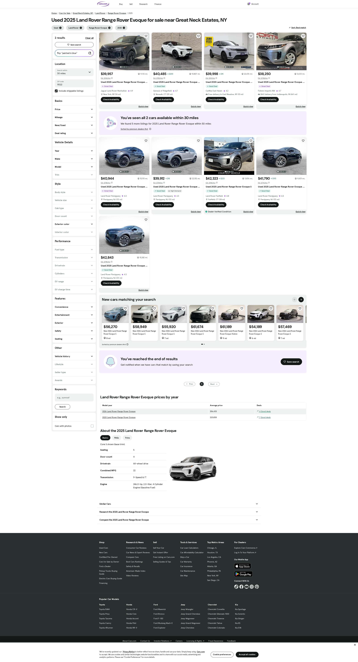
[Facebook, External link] (241, 587)
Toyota (102, 604)
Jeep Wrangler (187, 609)
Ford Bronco (159, 614)
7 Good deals (265, 417)
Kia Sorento (240, 614)
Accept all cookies (247, 654)
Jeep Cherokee (187, 627)
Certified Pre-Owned (108, 557)
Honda (129, 604)
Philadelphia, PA (214, 571)
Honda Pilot (131, 623)
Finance (158, 4)
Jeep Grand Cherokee (190, 614)
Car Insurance (186, 566)
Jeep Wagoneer (187, 618)
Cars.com (201, 652)
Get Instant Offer (160, 552)
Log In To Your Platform (244, 552)
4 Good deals (265, 411)
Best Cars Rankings (134, 561)
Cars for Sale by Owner (109, 561)
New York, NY (212, 575)
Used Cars (103, 548)
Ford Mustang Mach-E (163, 623)
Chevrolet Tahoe (215, 623)
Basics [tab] (105, 438)
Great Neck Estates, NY (83, 13)
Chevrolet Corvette (216, 609)
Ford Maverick (160, 609)
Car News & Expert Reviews (138, 552)
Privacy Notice (129, 652)
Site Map (184, 575)
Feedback (231, 641)
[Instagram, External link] (252, 587)
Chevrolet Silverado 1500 (218, 614)
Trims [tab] (127, 438)
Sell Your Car (158, 548)
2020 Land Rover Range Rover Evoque (119, 417)
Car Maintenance (187, 571)
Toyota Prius (104, 614)
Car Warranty (186, 561)
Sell (130, 4)
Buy (121, 4)
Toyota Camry (105, 623)
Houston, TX (212, 552)
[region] (179, 652)
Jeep (183, 604)
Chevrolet (212, 604)
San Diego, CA (213, 580)
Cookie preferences (222, 654)
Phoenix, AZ (212, 561)
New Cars (103, 552)
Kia (236, 604)
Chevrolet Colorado (216, 627)
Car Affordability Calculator (191, 552)
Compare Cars (132, 557)
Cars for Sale (64, 13)
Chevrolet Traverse (216, 618)
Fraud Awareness (215, 641)
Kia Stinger (239, 618)
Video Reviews (132, 575)
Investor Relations (161, 641)
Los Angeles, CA (214, 557)
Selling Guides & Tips (162, 561)
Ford (156, 604)
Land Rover (100, 13)
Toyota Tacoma (105, 618)
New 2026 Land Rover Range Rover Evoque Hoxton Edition (231, 334)
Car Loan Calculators (189, 548)
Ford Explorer (159, 627)
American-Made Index (135, 571)
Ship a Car (184, 557)
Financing (103, 583)
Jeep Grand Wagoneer (190, 623)
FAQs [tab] (116, 438)
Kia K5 (237, 623)
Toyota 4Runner (106, 627)
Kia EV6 (238, 627)
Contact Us (145, 641)
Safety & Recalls (133, 566)
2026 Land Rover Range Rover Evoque (119, 411)
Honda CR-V (131, 609)
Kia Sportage (240, 609)
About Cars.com (129, 641)
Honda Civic (131, 614)
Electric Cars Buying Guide (110, 578)
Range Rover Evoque (117, 13)
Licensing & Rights (194, 641)
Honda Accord (132, 618)
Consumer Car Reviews (136, 548)
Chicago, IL (212, 548)
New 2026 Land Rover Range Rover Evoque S (115, 332)
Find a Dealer (105, 566)
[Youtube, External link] (247, 587)
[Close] (355, 645)
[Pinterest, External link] (257, 587)
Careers (179, 641)
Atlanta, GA (212, 566)
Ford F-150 (158, 618)
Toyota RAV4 (104, 609)
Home (54, 13)
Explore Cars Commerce (244, 548)
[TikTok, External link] (236, 587)
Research (143, 4)
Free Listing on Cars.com (164, 557)
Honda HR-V (131, 627)
